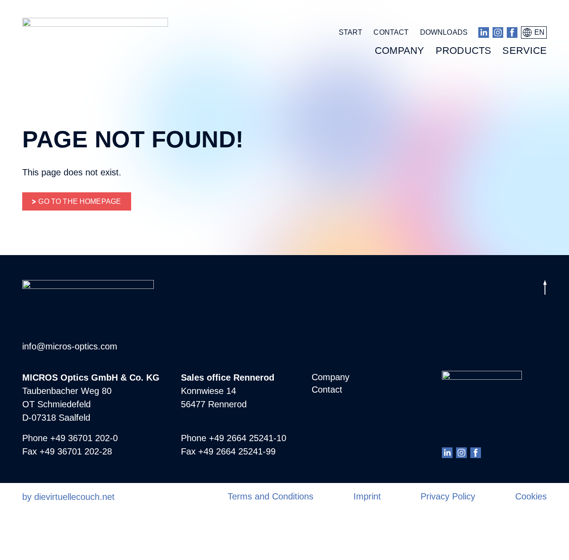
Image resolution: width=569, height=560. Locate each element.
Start (351, 32)
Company (330, 377)
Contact (391, 32)
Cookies (531, 496)
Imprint (367, 496)
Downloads (444, 32)
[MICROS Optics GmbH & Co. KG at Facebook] (512, 32)
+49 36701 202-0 (84, 438)
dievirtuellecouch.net (74, 497)
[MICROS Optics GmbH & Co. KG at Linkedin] (483, 32)
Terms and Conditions (270, 496)
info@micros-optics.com (69, 346)
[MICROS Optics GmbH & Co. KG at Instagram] (498, 32)
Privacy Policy (448, 496)
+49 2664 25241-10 (247, 438)
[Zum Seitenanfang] (545, 289)
